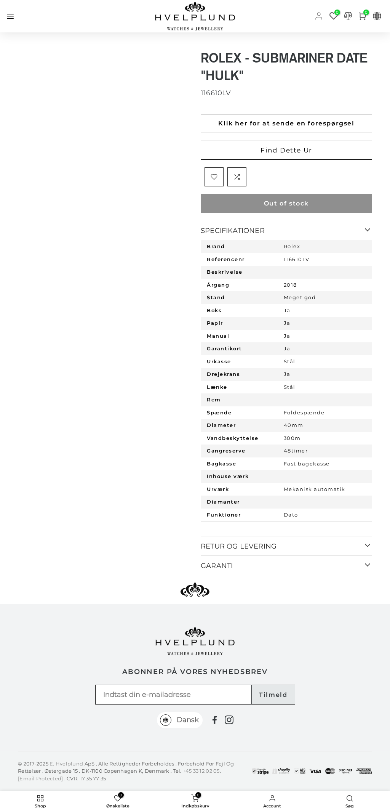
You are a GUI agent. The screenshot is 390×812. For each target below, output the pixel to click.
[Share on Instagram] (229, 720)
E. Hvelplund (66, 764)
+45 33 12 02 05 (201, 771)
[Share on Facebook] (214, 720)
